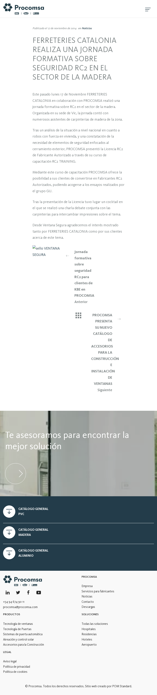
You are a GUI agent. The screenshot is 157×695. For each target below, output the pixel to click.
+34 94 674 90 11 (13, 602)
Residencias (89, 634)
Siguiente (105, 352)
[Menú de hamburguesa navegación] (148, 8)
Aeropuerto (89, 644)
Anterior (84, 277)
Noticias (87, 28)
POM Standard (121, 686)
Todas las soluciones (95, 624)
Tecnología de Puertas (17, 629)
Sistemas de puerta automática (23, 634)
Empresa (87, 586)
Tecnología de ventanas (18, 624)
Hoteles (87, 639)
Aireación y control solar (18, 639)
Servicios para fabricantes (98, 591)
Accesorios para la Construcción (23, 644)
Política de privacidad (16, 666)
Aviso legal (10, 661)
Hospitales (89, 629)
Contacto (88, 602)
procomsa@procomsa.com (20, 607)
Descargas (88, 607)
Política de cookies (15, 672)
